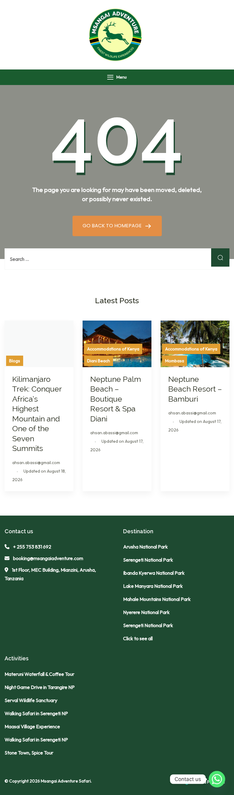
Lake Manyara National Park (153, 586)
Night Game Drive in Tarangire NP (40, 687)
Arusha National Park (145, 547)
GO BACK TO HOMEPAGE (113, 225)
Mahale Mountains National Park (157, 599)
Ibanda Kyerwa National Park (154, 573)
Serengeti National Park (148, 560)
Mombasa (174, 361)
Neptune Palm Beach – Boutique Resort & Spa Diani (115, 398)
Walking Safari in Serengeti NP (36, 713)
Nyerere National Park (146, 612)
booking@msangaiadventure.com (48, 558)
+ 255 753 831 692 (32, 547)
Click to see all (138, 638)
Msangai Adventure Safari (66, 781)
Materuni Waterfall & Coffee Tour (39, 674)
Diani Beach (98, 361)
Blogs (14, 361)
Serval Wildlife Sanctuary (31, 700)
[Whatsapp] (217, 779)
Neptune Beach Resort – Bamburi (195, 388)
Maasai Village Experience (32, 726)
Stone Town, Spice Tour (29, 753)
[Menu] (110, 77)
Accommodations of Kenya (113, 349)
